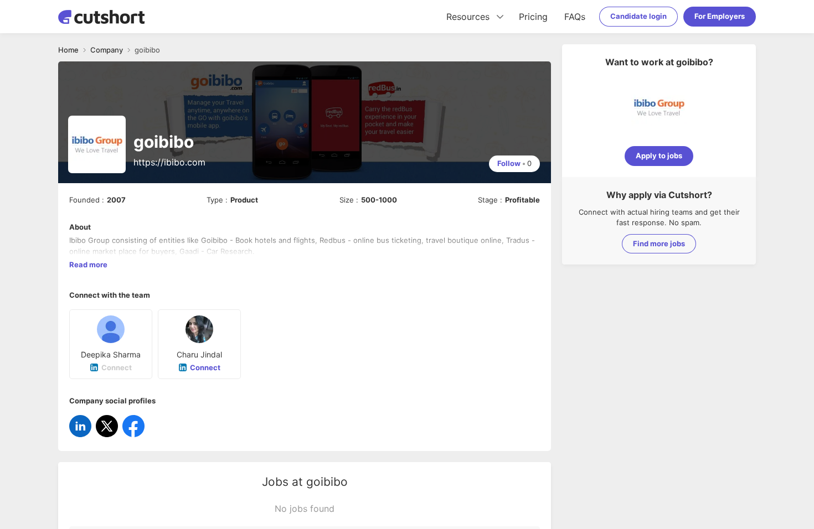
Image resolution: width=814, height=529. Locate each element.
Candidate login (638, 16)
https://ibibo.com (169, 162)
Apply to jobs (659, 155)
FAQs (574, 16)
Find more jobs (659, 243)
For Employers (719, 16)
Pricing (533, 16)
